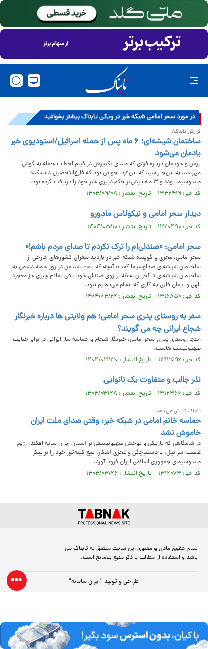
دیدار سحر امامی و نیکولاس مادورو (145, 214)
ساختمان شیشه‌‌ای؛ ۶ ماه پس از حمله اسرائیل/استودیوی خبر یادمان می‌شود (106, 148)
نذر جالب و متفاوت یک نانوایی (152, 380)
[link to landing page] (107, 80)
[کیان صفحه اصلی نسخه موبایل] (104, 635)
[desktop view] (34, 80)
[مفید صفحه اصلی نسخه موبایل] (104, 44)
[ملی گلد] (104, 13)
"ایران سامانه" (85, 582)
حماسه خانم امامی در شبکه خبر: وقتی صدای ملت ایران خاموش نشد (116, 427)
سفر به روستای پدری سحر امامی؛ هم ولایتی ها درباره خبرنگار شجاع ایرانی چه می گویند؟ (108, 323)
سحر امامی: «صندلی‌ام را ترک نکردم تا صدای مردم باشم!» (113, 247)
